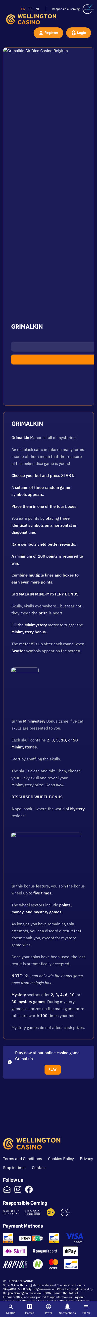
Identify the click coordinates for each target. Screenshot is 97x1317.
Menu (86, 1313)
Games (29, 1313)
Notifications (67, 1313)
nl (38, 9)
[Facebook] (29, 1189)
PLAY (52, 1069)
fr (30, 9)
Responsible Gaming (66, 9)
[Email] (7, 1189)
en (23, 9)
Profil (48, 1313)
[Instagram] (18, 1189)
